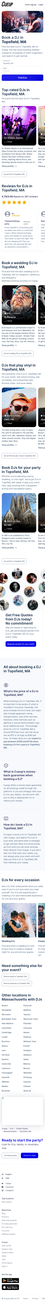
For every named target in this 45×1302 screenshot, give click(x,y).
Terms (25, 1298)
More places (7, 1202)
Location (6, 60)
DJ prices (5, 1231)
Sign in (4, 1266)
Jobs (4, 1259)
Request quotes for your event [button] (20, 644)
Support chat (7, 1249)
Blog (3, 1213)
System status (7, 1252)
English (9, 1174)
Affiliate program (8, 1234)
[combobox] (14, 63)
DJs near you (7, 1227)
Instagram (10, 1190)
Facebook (10, 1187)
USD (5, 1178)
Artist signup (30, 4)
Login (40, 4)
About (4, 1256)
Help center (6, 1245)
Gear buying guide (9, 1220)
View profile (8, 166)
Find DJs (5, 1217)
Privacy (35, 1298)
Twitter (8, 1183)
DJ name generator (9, 1224)
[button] (14, 174)
